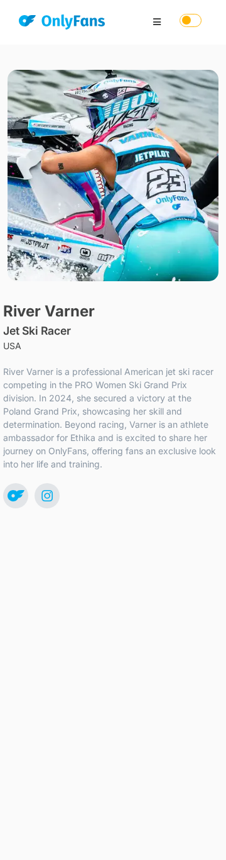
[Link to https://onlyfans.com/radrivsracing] (15, 495)
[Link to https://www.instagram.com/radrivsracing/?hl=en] (47, 495)
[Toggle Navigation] (157, 22)
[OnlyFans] (62, 24)
